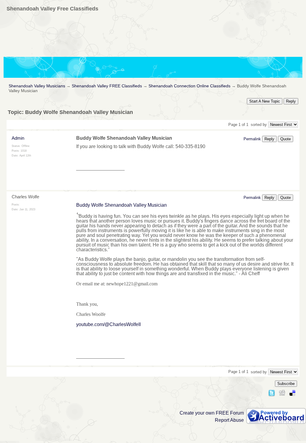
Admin (18, 138)
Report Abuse (229, 420)
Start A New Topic (264, 101)
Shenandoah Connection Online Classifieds (189, 86)
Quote (285, 139)
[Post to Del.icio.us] (292, 392)
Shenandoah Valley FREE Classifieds (107, 86)
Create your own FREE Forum (212, 412)
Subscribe (286, 383)
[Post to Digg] (282, 392)
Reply (291, 101)
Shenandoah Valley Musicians (37, 86)
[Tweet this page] (271, 392)
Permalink (252, 139)
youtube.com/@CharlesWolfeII (108, 324)
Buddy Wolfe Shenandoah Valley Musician (121, 205)
